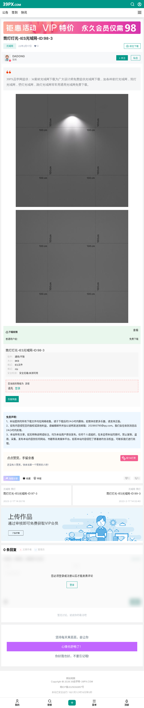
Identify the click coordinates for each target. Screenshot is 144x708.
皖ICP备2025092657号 (72, 687)
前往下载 (134, 46)
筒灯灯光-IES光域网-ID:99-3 (123, 493)
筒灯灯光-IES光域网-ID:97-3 (20, 493)
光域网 (9, 46)
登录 (17, 388)
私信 (135, 58)
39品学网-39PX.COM (81, 681)
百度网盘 (12, 399)
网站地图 (70, 678)
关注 (123, 58)
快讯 (24, 12)
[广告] (72, 23)
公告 (5, 12)
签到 (15, 12)
